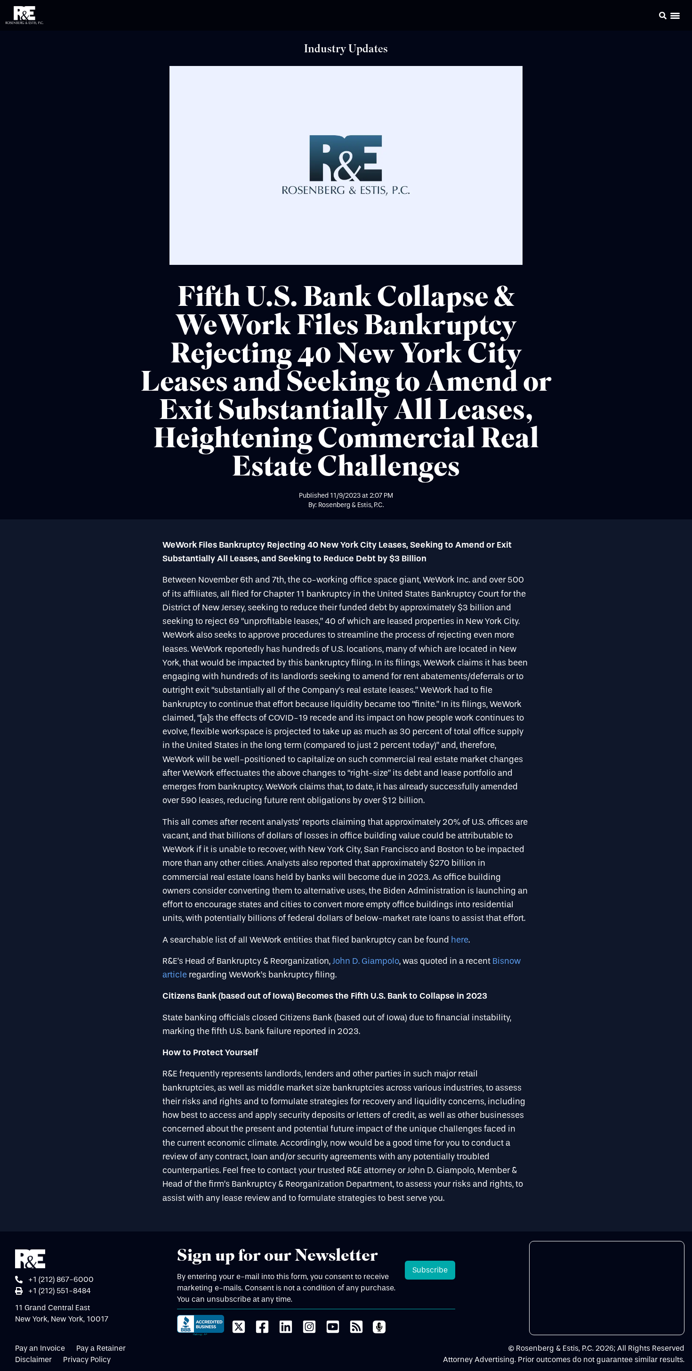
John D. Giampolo (365, 961)
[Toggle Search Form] (662, 15)
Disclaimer (33, 1359)
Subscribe (430, 1269)
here (459, 940)
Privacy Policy (87, 1359)
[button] (650, 17)
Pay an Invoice (40, 1348)
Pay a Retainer (101, 1348)
